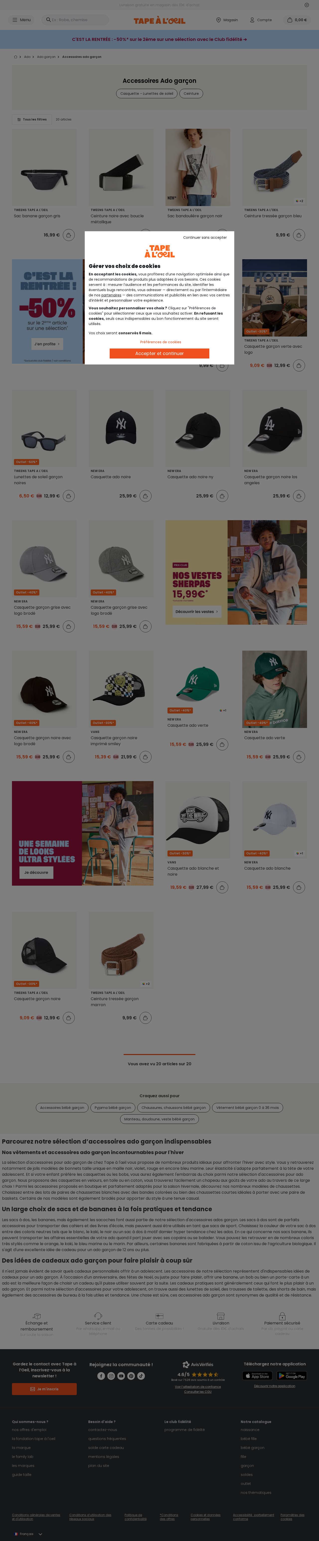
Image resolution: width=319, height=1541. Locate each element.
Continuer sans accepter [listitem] (205, 237)
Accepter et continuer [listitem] (159, 353)
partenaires (111, 295)
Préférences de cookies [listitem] (160, 342)
